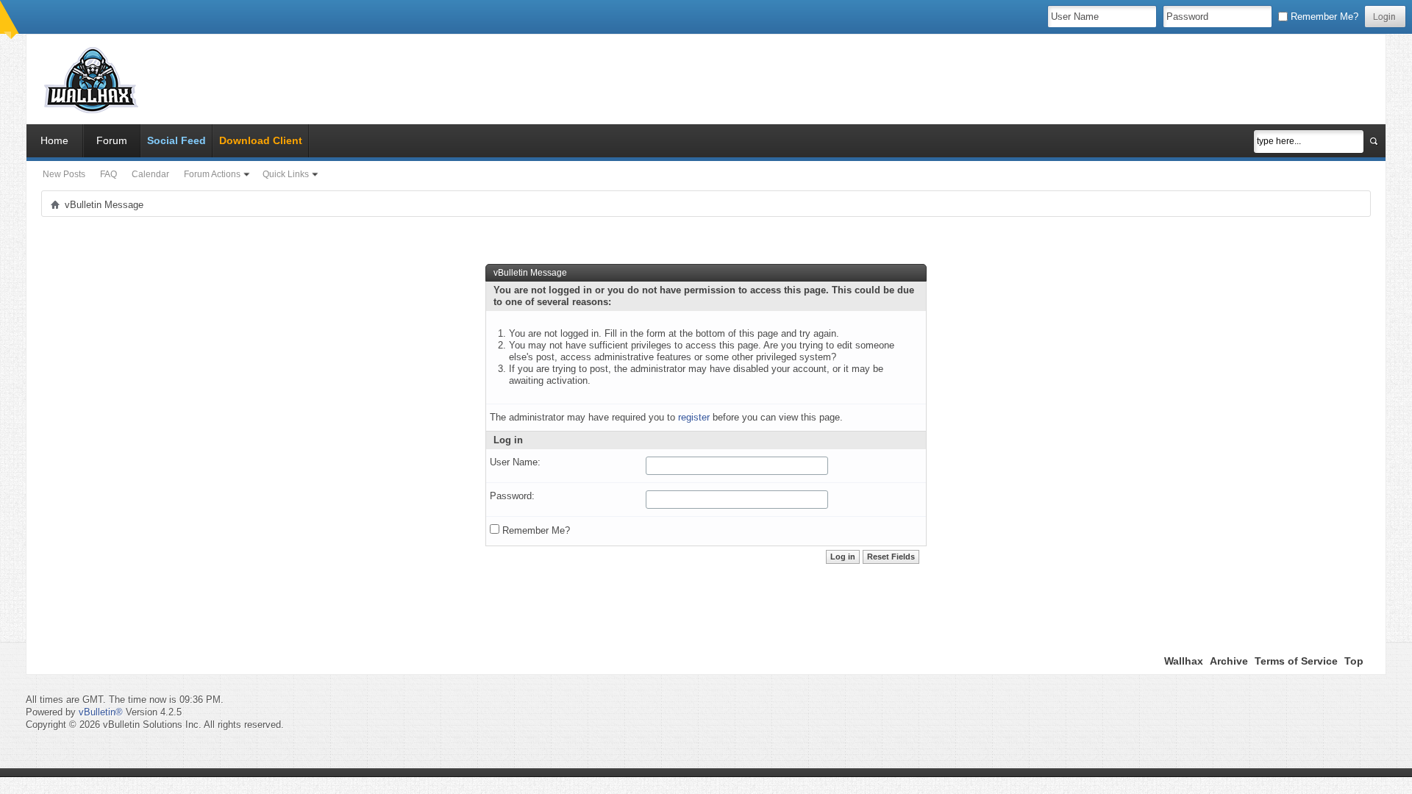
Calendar (150, 174)
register (694, 417)
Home (54, 140)
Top (1353, 661)
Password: (512, 495)
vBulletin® (101, 712)
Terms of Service (1296, 661)
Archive (1229, 661)
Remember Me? (1323, 16)
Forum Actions (212, 174)
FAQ (108, 174)
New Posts (64, 174)
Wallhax (1183, 661)
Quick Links (286, 174)
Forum (111, 140)
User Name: (515, 462)
